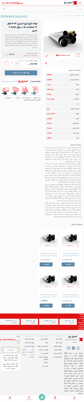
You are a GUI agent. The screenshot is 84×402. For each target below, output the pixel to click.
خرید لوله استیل (30, 322)
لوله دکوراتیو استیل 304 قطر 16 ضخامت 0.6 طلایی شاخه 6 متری (70, 296)
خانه (74, 400)
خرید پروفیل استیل (49, 322)
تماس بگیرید (68, 260)
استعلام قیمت (29, 400)
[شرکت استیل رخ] (80, 339)
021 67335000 (42, 397)
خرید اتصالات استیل (11, 322)
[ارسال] (4, 9)
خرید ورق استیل (69, 322)
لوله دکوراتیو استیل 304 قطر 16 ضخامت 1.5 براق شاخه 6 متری (48, 296)
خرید (67, 264)
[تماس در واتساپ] (78, 348)
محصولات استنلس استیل (81, 325)
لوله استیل (77, 16)
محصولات (55, 400)
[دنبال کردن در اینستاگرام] (68, 348)
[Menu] (80, 2)
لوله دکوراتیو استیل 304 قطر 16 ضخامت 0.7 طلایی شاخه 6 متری (48, 255)
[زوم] (47, 57)
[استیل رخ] (75, 3)
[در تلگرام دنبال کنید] (73, 348)
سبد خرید (10, 400)
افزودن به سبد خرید (19, 73)
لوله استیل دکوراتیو (67, 16)
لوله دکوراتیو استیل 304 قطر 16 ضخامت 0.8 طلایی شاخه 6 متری (70, 255)
